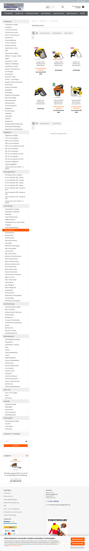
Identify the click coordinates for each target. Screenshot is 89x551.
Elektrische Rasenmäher (12, 264)
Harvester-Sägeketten (12, 162)
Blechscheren (9, 328)
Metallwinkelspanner (11, 333)
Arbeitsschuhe (9, 363)
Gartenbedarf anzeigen (12, 209)
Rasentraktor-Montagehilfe (13, 295)
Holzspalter (8, 113)
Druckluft (8, 424)
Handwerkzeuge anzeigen (13, 307)
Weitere (82, 13)
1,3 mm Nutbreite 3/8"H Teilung (14, 180)
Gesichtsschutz (9, 230)
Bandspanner (9, 317)
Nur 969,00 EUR (15, 480)
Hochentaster (9, 251)
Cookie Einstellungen (10, 515)
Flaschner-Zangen (10, 330)
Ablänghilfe (8, 90)
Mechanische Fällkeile (11, 53)
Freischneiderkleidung (11, 227)
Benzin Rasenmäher (11, 269)
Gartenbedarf (45, 13)
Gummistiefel (9, 368)
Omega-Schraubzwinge (12, 320)
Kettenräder (8, 85)
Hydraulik (6, 401)
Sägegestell (8, 108)
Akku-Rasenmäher (10, 267)
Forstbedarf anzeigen (11, 24)
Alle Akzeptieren (77, 539)
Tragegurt (8, 225)
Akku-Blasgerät (9, 285)
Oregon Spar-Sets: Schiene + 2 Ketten (14, 168)
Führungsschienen (32, 13)
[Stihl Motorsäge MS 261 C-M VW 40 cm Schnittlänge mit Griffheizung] (15, 464)
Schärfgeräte (9, 74)
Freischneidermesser (11, 217)
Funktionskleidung (10, 40)
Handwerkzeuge (58, 13)
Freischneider (9, 282)
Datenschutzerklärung (15, 545)
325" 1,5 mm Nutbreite (11, 151)
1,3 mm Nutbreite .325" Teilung (14, 177)
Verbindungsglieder (11, 164)
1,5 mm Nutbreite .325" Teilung (14, 183)
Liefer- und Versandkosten (12, 509)
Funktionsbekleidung (11, 352)
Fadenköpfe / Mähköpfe (12, 212)
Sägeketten (19, 13)
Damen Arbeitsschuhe (12, 365)
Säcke (7, 395)
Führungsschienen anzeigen (13, 175)
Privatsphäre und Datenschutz (13, 512)
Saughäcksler (9, 290)
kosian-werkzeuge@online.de (60, 505)
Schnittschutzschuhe (11, 32)
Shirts (6, 347)
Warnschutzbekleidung (12, 360)
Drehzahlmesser (10, 103)
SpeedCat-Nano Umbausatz (13, 82)
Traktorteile (8, 429)
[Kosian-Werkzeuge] (23, 7)
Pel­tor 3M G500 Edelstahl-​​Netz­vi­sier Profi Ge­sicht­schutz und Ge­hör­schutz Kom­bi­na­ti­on (58, 102)
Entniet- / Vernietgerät (12, 79)
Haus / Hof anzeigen (11, 393)
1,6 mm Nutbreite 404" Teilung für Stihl (15, 197)
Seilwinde (8, 119)
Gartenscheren (9, 238)
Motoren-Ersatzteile (11, 87)
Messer (7, 325)
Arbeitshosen (9, 342)
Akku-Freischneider (11, 280)
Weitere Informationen (77, 547)
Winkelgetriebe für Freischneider (15, 222)
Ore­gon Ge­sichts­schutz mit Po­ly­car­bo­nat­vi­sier (76, 63)
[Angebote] (27, 456)
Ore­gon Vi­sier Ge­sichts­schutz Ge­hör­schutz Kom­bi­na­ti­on (58, 63)
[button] (33, 33)
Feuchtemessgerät (11, 106)
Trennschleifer (9, 298)
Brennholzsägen (10, 111)
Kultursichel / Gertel (11, 61)
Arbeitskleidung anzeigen (12, 339)
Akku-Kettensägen (10, 98)
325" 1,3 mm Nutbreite (11, 148)
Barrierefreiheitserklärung (11, 503)
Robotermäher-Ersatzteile (13, 274)
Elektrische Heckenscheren (13, 256)
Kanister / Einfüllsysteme (12, 69)
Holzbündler (8, 116)
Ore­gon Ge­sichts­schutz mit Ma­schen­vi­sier (40, 102)
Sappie (7, 58)
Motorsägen (8, 92)
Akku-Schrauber (10, 309)
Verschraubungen (10, 412)
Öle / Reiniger (9, 72)
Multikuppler (8, 407)
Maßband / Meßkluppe (12, 64)
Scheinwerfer (9, 426)
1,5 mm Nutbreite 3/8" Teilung (14, 185)
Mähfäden (8, 214)
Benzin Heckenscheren (12, 261)
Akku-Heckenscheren (11, 259)
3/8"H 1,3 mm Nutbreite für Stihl (14, 146)
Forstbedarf (8, 13)
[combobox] (45, 33)
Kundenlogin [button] (81, 1)
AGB (5, 506)
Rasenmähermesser (11, 272)
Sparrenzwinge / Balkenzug (13, 312)
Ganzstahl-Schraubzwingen (13, 323)
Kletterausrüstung (10, 45)
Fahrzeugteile (8, 418)
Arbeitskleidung (72, 13)
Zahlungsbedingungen (10, 499)
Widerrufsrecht (8, 496)
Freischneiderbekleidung (12, 386)
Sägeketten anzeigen (11, 135)
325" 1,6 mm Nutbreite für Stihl (14, 154)
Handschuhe (9, 38)
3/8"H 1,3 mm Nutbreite (12, 143)
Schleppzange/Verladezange (14, 124)
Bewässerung (9, 235)
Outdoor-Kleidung (10, 43)
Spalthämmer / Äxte (11, 48)
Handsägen (8, 243)
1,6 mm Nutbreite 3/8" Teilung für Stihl (15, 193)
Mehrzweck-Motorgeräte (12, 301)
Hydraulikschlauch (10, 415)
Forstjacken (8, 27)
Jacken (7, 355)
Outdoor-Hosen (10, 371)
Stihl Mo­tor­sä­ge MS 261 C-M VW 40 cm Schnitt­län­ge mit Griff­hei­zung (16, 474)
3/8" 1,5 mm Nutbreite (11, 156)
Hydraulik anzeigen (10, 404)
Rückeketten (9, 121)
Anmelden (16, 445)
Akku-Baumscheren (11, 240)
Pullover (7, 350)
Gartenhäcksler (9, 293)
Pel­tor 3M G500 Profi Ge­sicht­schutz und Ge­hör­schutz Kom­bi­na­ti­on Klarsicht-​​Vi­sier (76, 102)
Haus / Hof (7, 390)
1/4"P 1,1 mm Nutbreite (11, 138)
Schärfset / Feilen (10, 77)
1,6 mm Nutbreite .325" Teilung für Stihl (15, 189)
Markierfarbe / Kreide (11, 66)
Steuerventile (9, 409)
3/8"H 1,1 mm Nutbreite (12, 141)
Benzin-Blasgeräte (10, 287)
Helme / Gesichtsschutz (12, 35)
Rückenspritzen (9, 233)
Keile (6, 51)
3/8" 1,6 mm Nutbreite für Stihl (14, 159)
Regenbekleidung (10, 358)
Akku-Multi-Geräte (10, 253)
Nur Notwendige (77, 543)
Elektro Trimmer (10, 277)
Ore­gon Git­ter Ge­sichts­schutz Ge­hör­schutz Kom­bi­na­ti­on (40, 63)
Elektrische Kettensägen (12, 95)
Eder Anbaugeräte (10, 100)
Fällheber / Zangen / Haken (13, 56)
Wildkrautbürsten (10, 220)
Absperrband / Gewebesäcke (14, 129)
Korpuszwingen (9, 315)
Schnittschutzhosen (11, 30)
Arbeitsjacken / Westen (12, 345)
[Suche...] (62, 7)
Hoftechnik (8, 398)
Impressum (7, 493)
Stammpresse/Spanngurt (13, 126)
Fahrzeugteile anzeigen (12, 421)
